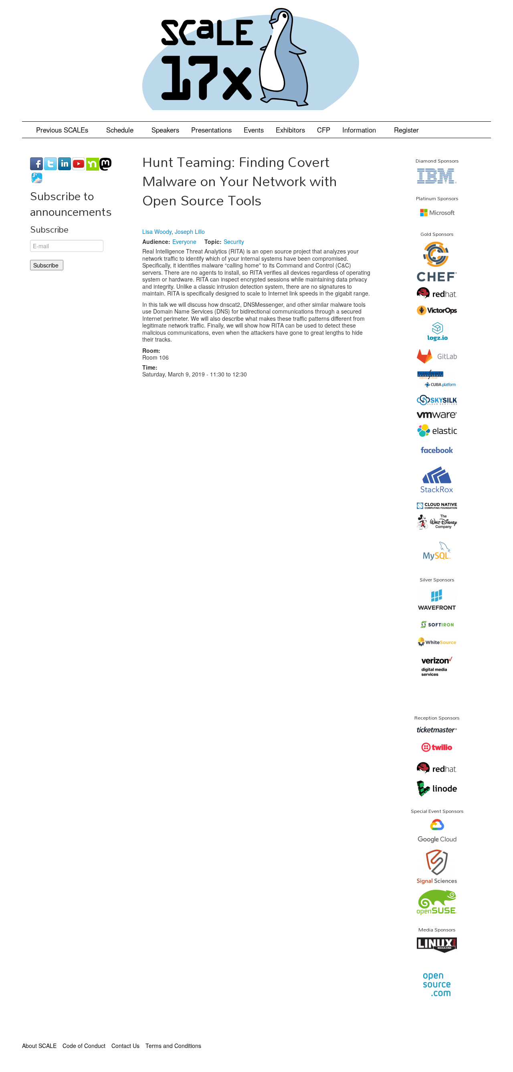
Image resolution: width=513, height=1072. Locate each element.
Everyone (184, 241)
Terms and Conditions (173, 1046)
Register (406, 130)
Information (360, 130)
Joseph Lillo (190, 231)
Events (254, 130)
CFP (323, 130)
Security (234, 241)
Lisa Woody (157, 231)
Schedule (120, 130)
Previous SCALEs (63, 130)
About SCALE (39, 1046)
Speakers (165, 130)
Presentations (211, 130)
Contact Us (125, 1046)
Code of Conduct (84, 1046)
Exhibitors (290, 130)
